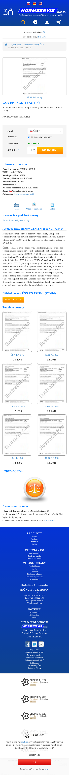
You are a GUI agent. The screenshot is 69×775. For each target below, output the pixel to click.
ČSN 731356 (52, 458)
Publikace (34, 539)
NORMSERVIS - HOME (34, 652)
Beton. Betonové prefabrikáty (16, 220)
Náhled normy (35, 97)
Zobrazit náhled (13, 299)
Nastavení (34, 755)
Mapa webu (34, 650)
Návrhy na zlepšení (34, 655)
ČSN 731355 (52, 406)
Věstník (35, 618)
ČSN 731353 (52, 354)
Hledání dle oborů (34, 558)
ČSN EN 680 (17, 458)
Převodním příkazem (34, 577)
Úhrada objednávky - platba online (34, 585)
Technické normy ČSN (34, 44)
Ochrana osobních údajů (34, 660)
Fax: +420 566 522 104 (34, 598)
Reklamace (34, 663)
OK (34, 762)
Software (34, 542)
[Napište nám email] (41, 644)
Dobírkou (34, 571)
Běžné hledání (34, 553)
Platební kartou (34, 566)
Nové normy (35, 612)
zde (46, 769)
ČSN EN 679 (17, 354)
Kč (44, 32)
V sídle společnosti (34, 603)
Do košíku (50, 150)
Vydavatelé (16, 44)
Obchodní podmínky (34, 658)
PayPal (34, 569)
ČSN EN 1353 (17, 406)
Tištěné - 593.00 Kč (42, 137)
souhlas (24, 742)
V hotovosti (34, 579)
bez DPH (42, 36)
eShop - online (34, 593)
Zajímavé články (34, 668)
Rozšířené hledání (34, 556)
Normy (34, 536)
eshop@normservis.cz (34, 601)
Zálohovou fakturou (34, 574)
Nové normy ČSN (35, 666)
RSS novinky (34, 615)
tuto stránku (49, 520)
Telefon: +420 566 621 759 (34, 595)
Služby (34, 544)
